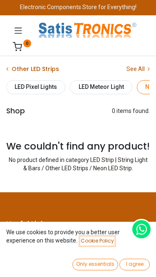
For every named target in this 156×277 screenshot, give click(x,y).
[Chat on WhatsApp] (141, 229)
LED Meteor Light (101, 86)
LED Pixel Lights (36, 86)
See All (136, 69)
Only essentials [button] (95, 263)
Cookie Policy (97, 240)
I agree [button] (135, 263)
